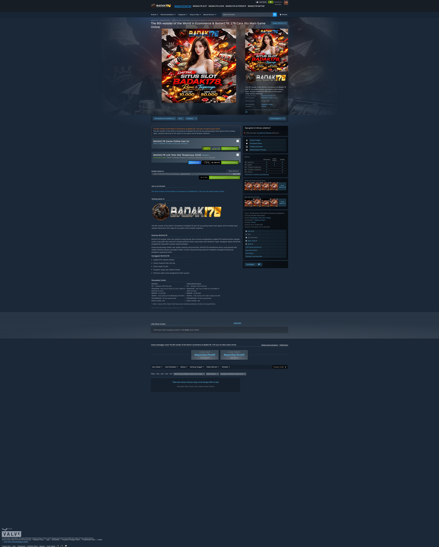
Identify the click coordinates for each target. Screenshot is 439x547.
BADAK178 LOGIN (216, 6)
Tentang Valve (6, 546)
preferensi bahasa (265, 133)
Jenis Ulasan (156, 367)
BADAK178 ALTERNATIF (236, 6)
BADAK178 (277, 2)
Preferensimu (284, 345)
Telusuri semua (233, 171)
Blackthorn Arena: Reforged (205, 158)
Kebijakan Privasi (38, 539)
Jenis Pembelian (170, 367)
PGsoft (263, 106)
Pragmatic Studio (267, 104)
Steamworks (21, 546)
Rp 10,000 (278, 4)
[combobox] (247, 14)
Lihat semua (237, 323)
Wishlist (284, 14)
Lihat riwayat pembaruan (254, 247)
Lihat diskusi (249, 253)
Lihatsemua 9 (282, 202)
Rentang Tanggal (196, 367)
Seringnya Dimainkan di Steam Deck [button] (232, 374)
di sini (187, 330)
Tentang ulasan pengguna (269, 345)
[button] (154, 14)
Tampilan (225, 367)
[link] (211, 148)
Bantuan (42, 546)
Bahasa (183, 367)
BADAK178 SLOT (200, 6)
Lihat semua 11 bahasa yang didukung (257, 174)
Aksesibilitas (56, 539)
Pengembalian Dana (88, 539)
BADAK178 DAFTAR (183, 6)
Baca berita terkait (251, 250)
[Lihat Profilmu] (286, 3)
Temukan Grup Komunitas (254, 256)
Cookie (100, 539)
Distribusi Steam (32, 546)
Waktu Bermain (211, 367)
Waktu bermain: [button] (211, 374)
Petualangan (254, 218)
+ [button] (246, 112)
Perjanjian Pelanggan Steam (71, 539)
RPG (263, 218)
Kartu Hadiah (51, 546)
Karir (14, 546)
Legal (48, 539)
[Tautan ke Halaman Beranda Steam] (161, 8)
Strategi (268, 218)
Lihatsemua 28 (282, 186)
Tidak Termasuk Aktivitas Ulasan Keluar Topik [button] (188, 374)
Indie (260, 218)
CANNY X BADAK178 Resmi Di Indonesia (181, 158)
